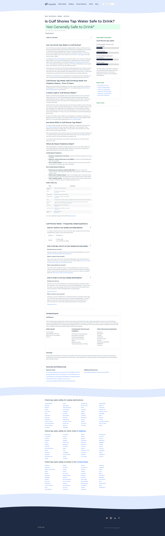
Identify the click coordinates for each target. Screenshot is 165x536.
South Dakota (66, 485)
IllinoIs (64, 471)
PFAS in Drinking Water (104, 89)
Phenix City (66, 442)
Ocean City (65, 423)
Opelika (47, 444)
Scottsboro (102, 454)
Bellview (101, 405)
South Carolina (48, 485)
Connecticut (84, 467)
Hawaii (100, 469)
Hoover (83, 436)
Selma (46, 450)
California (47, 467)
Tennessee (84, 485)
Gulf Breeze (66, 409)
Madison (65, 440)
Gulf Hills (83, 425)
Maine (100, 473)
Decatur (101, 438)
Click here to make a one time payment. (63, 272)
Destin (100, 425)
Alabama (82, 431)
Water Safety (62, 4)
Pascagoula (66, 419)
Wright (83, 421)
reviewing (54, 75)
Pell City (101, 456)
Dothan (65, 438)
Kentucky (65, 473)
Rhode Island (102, 483)
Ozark (64, 456)
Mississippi (47, 477)
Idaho (46, 471)
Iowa (100, 471)
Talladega (65, 452)
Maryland (47, 475)
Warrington (66, 405)
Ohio (100, 481)
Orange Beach (48, 403)
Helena (83, 448)
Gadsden (47, 440)
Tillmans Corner (103, 411)
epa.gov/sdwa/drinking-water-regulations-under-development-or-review (64, 374)
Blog (96, 4)
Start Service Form (52, 291)
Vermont (65, 487)
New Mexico (102, 479)
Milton (100, 415)
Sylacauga (101, 450)
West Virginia (48, 489)
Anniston (47, 438)
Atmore (83, 419)
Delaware (101, 467)
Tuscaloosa (48, 436)
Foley (64, 403)
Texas (100, 485)
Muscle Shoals (66, 454)
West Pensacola (67, 407)
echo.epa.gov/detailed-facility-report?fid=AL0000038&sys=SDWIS (63, 372)
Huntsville (65, 434)
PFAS (87, 77)
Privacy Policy (59, 518)
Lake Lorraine (102, 423)
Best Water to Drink (103, 85)
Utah (46, 487)
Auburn (65, 436)
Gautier (101, 419)
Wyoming (83, 489)
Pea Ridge (101, 413)
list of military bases (51, 127)
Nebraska (101, 477)
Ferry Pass (47, 411)
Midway (83, 413)
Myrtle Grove (84, 405)
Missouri (65, 477)
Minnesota (101, 475)
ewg (81, 134)
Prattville (83, 442)
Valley (64, 448)
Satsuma (47, 417)
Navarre (101, 417)
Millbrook (47, 452)
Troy (64, 450)
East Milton (84, 417)
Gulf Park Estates (49, 423)
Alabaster (101, 442)
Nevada (47, 479)
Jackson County (67, 421)
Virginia (83, 487)
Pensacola (101, 407)
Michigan (83, 475)
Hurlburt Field (48, 421)
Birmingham (48, 434)
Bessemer (65, 444)
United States (82, 462)
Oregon (65, 483)
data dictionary (72, 216)
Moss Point (47, 419)
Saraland (83, 415)
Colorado (65, 467)
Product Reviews (81, 4)
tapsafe (52, 4)
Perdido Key (84, 403)
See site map (41, 527)
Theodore (65, 411)
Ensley (46, 409)
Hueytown (84, 452)
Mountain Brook (49, 448)
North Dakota (84, 481)
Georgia (83, 469)
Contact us (48, 518)
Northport (83, 444)
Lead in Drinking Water (104, 87)
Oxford (101, 446)
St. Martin (47, 427)
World (91, 4)
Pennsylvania (84, 483)
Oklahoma (47, 483)
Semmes (65, 417)
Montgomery (102, 434)
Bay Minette (66, 415)
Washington (102, 487)
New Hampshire (67, 479)
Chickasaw (47, 415)
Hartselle (83, 454)
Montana (83, 477)
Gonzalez (83, 409)
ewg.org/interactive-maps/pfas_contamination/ (58, 378)
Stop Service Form (52, 304)
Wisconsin (65, 489)
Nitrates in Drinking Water (104, 91)
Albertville (101, 440)
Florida (64, 469)
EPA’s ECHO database (59, 59)
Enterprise (83, 440)
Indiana (83, 471)
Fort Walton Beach (104, 421)
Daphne (47, 407)
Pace (46, 413)
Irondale (65, 458)
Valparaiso (65, 427)
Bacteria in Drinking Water (105, 93)
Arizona (83, 465)
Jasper (46, 458)
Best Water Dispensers (104, 95)
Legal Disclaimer (72, 518)
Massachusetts (66, 475)
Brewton (65, 425)
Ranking (71, 4)
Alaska (64, 465)
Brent (82, 407)
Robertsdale (102, 403)
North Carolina (66, 481)
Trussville (65, 446)
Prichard (65, 413)
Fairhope (47, 405)
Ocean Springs (48, 425)
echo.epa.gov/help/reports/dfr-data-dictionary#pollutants (60, 381)
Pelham (101, 444)
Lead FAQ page (77, 119)
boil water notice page (78, 54)
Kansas (46, 473)
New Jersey (84, 479)
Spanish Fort (102, 409)
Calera (100, 452)
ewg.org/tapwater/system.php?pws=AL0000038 (96, 372)
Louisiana (83, 473)
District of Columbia (50, 469)
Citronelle (83, 423)
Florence (101, 436)
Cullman (101, 448)
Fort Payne (84, 456)
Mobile (82, 411)
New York (47, 481)
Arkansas (101, 465)
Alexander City (48, 456)
